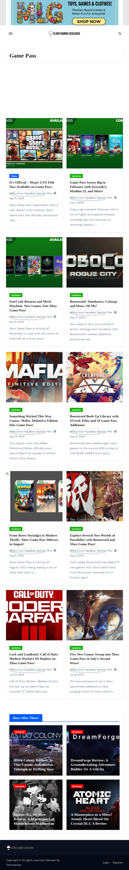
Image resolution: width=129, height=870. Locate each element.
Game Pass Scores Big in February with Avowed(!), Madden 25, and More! (88, 187)
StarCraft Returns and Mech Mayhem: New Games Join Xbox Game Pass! (33, 306)
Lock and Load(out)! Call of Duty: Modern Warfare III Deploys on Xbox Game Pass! (34, 658)
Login (106, 862)
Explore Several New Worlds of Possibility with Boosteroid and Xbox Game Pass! (92, 539)
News (14, 175)
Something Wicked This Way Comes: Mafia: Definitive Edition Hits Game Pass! (33, 420)
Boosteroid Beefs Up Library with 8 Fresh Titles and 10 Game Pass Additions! (94, 420)
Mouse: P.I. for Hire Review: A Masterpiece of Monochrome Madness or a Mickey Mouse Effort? (35, 821)
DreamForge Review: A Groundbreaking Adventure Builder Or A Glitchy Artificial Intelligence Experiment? (93, 769)
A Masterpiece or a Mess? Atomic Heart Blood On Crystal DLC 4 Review (91, 819)
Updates (76, 175)
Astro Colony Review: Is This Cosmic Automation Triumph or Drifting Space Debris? (35, 767)
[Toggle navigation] (10, 33)
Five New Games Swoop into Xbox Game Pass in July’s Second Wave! (94, 658)
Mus (50, 193)
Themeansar (13, 865)
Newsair (51, 860)
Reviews (20, 731)
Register (118, 862)
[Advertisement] (65, 91)
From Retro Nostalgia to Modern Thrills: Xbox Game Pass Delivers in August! (33, 539)
